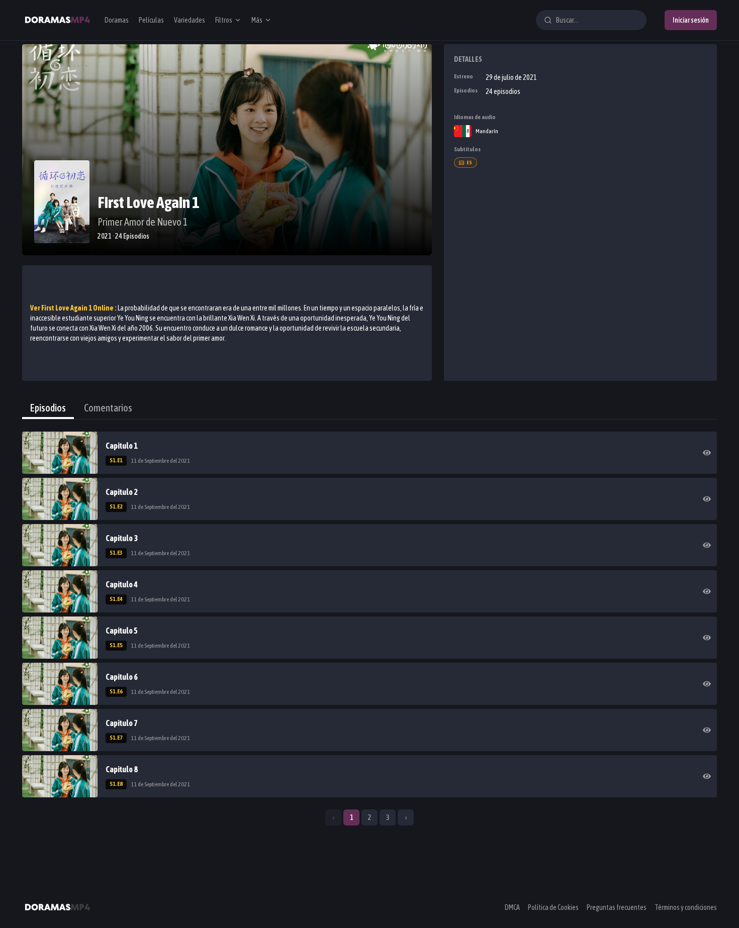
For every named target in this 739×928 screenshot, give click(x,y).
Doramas (117, 20)
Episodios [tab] (48, 408)
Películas (151, 20)
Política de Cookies (553, 907)
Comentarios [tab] (108, 408)
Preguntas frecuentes (616, 907)
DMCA (512, 907)
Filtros (223, 20)
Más (256, 20)
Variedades (189, 20)
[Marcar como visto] (707, 453)
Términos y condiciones (686, 907)
